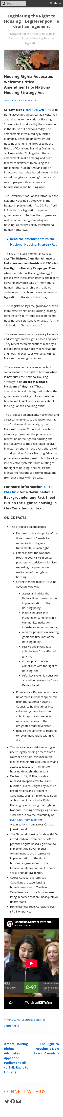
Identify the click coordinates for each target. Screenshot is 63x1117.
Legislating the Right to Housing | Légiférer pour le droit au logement (31, 21)
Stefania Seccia (12, 100)
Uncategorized (11, 1025)
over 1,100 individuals (23, 820)
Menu (57, 3)
